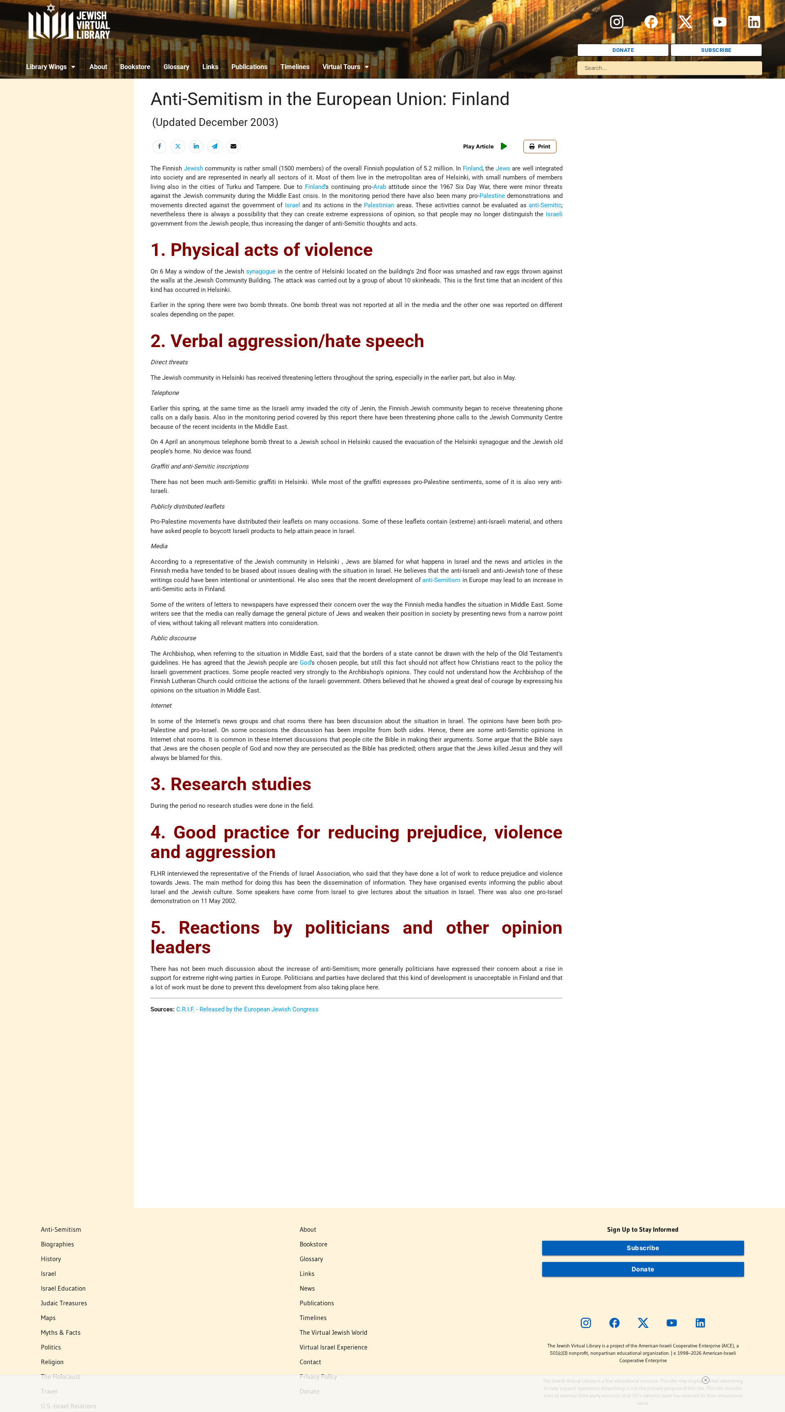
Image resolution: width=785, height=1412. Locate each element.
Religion (52, 1362)
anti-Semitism (441, 580)
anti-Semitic (545, 205)
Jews (503, 168)
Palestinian (379, 205)
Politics (51, 1347)
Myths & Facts (61, 1332)
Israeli (554, 214)
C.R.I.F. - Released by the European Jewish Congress (247, 1009)
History (51, 1259)
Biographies (57, 1244)
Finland (472, 168)
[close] (705, 1380)
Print (544, 146)
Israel (292, 205)
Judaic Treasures (64, 1303)
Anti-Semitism (61, 1229)
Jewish (193, 168)
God (305, 662)
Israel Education (63, 1288)
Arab (379, 187)
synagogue (261, 271)
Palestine (492, 195)
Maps (48, 1317)
